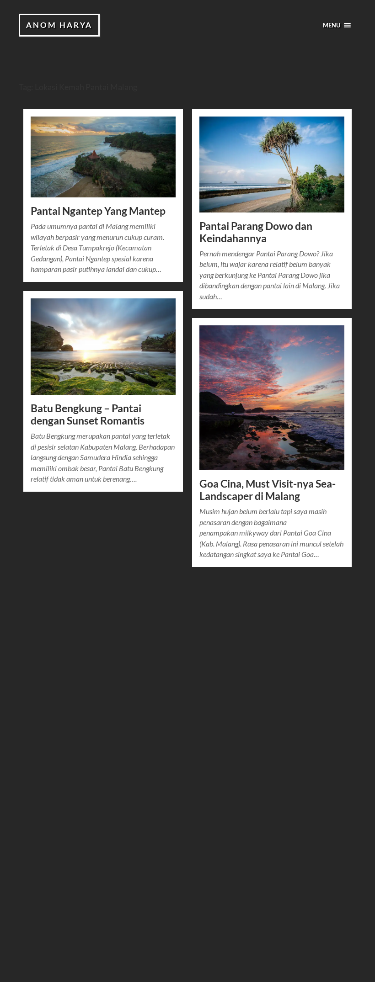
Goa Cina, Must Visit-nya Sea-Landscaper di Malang (267, 490)
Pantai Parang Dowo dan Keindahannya (255, 232)
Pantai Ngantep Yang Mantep (98, 211)
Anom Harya (59, 25)
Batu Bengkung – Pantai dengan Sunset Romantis (88, 414)
